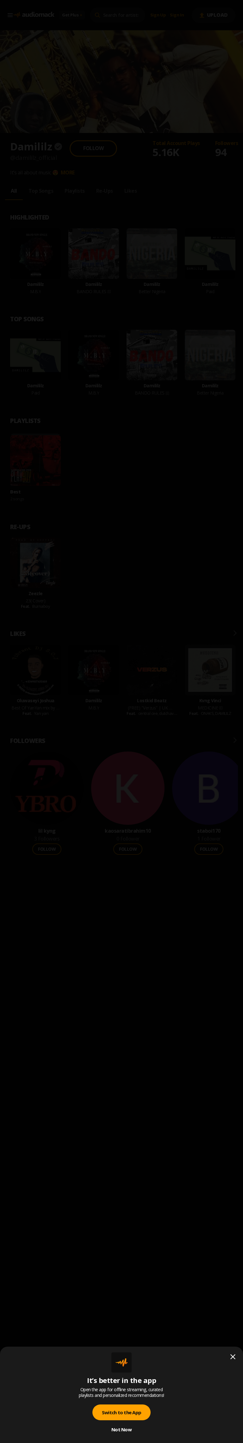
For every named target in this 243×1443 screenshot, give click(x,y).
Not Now (121, 1429)
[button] (121, 721)
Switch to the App (121, 1412)
